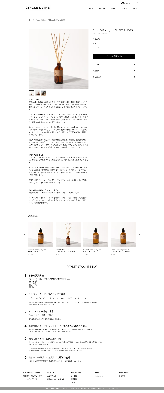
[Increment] (101, 48)
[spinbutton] (98, 48)
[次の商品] (139, 234)
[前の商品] (24, 234)
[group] (82, 239)
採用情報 (75, 379)
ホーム (31, 20)
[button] (136, 3)
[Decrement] (94, 48)
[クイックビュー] (40, 234)
